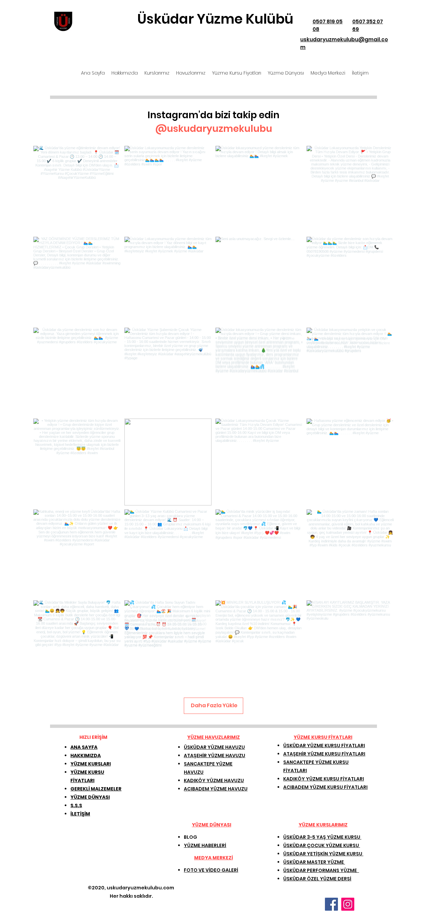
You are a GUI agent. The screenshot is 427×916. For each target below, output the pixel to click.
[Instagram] (347, 904)
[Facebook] (331, 904)
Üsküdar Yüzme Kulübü (215, 19)
